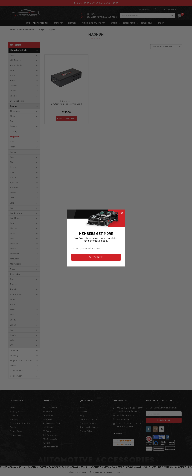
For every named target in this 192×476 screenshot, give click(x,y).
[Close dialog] (122, 213)
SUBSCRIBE (96, 257)
